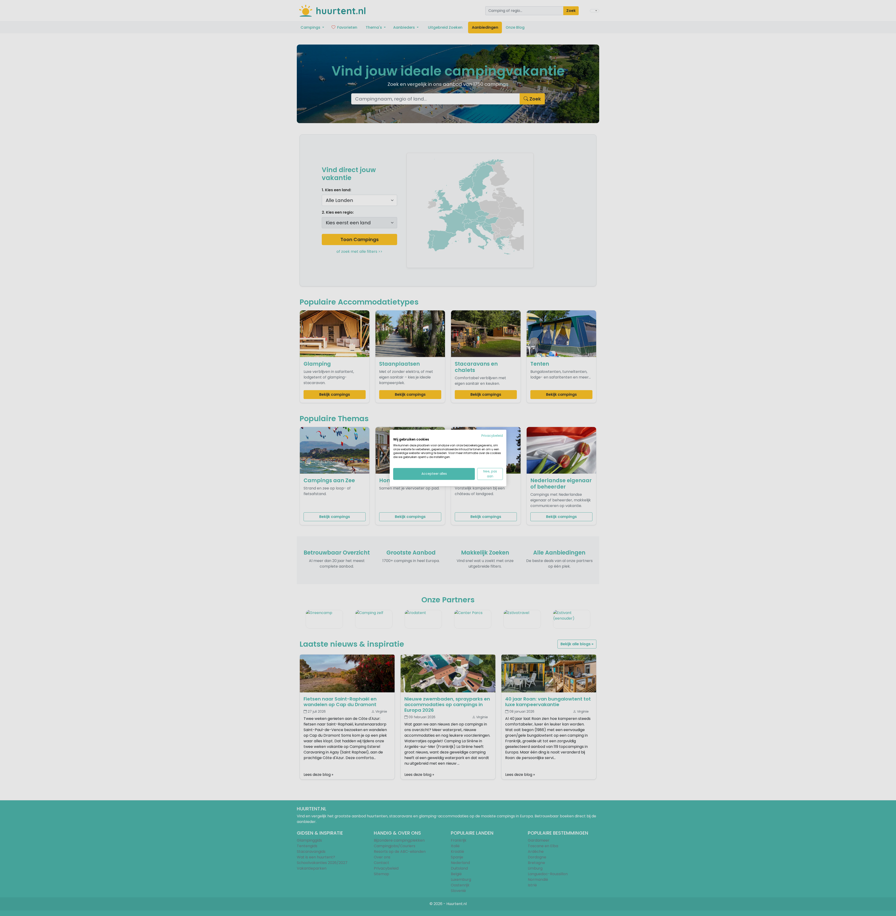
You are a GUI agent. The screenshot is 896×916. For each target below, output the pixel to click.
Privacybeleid (492, 436)
